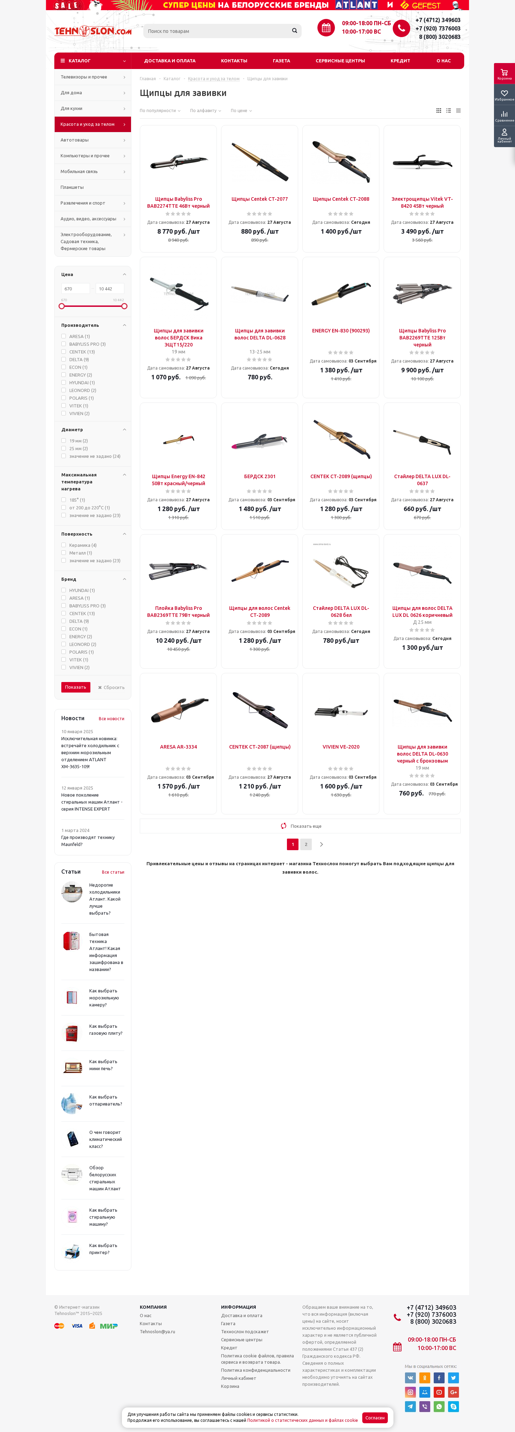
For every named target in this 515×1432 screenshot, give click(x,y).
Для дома (71, 92)
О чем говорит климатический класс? (105, 1139)
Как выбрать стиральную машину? (103, 1216)
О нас (444, 60)
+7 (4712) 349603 (438, 20)
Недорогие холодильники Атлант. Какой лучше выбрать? (105, 898)
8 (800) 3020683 (440, 37)
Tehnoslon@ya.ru (157, 1331)
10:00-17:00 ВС (361, 31)
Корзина (230, 1386)
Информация (238, 1306)
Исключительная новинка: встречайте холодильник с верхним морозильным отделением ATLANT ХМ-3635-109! (90, 752)
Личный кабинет (238, 1378)
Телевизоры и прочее (84, 76)
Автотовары (75, 139)
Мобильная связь (79, 171)
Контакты (234, 60)
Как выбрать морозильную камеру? (104, 997)
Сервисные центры (340, 60)
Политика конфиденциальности (255, 1370)
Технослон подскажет (245, 1331)
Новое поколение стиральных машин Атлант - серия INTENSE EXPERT (92, 801)
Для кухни (71, 108)
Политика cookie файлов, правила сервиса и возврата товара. (257, 1358)
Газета (281, 60)
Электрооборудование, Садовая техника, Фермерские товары (86, 241)
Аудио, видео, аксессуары (88, 218)
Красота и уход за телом (88, 124)
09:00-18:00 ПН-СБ (366, 23)
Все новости (111, 718)
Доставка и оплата (169, 60)
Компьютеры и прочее (85, 155)
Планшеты (72, 187)
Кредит (400, 60)
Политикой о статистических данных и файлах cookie (302, 1420)
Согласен (375, 1417)
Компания (153, 1306)
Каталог (80, 60)
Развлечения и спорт (83, 202)
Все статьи (113, 872)
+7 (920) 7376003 (438, 28)
